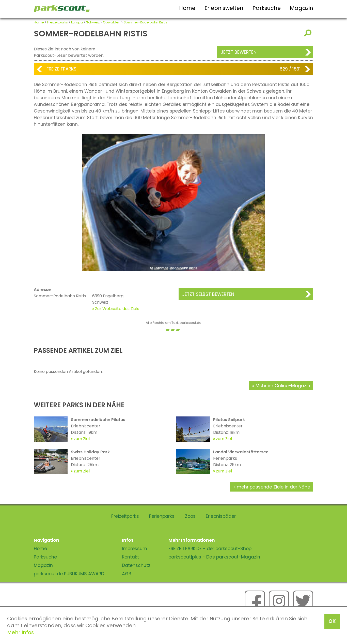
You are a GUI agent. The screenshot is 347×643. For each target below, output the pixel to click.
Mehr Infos (20, 632)
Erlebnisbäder (221, 516)
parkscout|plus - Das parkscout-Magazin (214, 557)
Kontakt (130, 557)
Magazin (301, 8)
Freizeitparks (57, 22)
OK (332, 621)
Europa (77, 22)
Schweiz (93, 22)
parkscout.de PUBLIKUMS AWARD (69, 574)
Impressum (134, 549)
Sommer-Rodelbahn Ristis (145, 22)
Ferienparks (162, 516)
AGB (126, 574)
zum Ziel (82, 439)
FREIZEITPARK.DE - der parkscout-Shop (209, 549)
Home (187, 8)
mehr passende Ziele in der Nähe (273, 487)
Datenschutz (136, 565)
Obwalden (111, 22)
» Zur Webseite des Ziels (115, 309)
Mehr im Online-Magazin (283, 386)
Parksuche (267, 8)
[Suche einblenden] (308, 33)
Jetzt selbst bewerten (208, 294)
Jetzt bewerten (239, 52)
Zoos (190, 516)
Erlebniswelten (223, 8)
